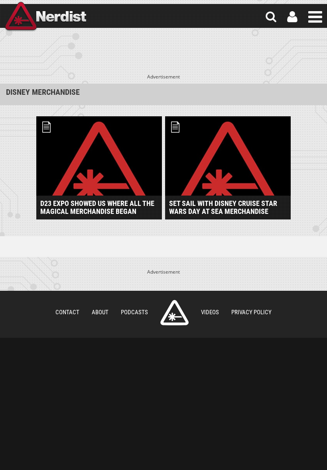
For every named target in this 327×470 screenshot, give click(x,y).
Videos (210, 312)
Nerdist (45, 17)
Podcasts (134, 312)
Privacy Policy (251, 312)
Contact (67, 312)
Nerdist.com (174, 312)
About (100, 312)
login (292, 17)
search (271, 17)
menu (315, 17)
